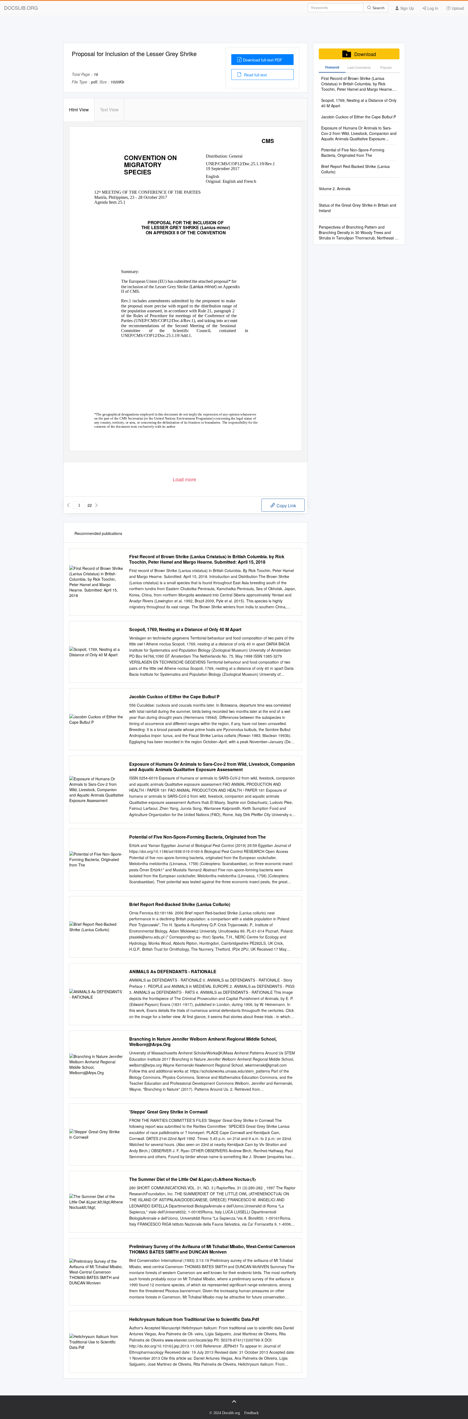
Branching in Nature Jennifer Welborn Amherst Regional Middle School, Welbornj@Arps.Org (203, 1041)
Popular (386, 67)
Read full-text (255, 74)
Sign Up (406, 8)
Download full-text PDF (262, 60)
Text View (109, 109)
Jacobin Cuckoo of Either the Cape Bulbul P (174, 696)
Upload (457, 8)
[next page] (96, 505)
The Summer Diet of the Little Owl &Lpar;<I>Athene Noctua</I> (192, 1179)
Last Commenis (358, 67)
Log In (432, 8)
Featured (332, 67)
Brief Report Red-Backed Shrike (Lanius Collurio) (179, 904)
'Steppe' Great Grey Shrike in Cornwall (168, 1112)
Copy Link (285, 505)
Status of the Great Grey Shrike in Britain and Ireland (357, 207)
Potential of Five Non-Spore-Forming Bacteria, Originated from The (197, 837)
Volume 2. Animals (334, 188)
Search (378, 8)
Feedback (251, 1413)
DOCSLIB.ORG (21, 7)
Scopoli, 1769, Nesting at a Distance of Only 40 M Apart (185, 629)
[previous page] (68, 505)
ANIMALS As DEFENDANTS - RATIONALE (172, 971)
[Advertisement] (234, 30)
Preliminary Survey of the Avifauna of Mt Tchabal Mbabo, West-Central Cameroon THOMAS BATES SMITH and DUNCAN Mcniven (212, 1249)
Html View (79, 109)
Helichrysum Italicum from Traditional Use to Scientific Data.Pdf (194, 1319)
